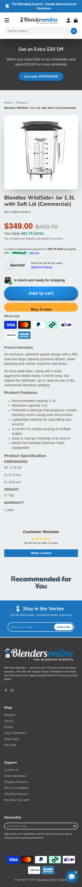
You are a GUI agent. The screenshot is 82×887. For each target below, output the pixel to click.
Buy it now (41, 309)
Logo (39, 20)
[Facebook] (6, 690)
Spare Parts (11, 739)
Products (21, 102)
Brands (8, 727)
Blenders (9, 714)
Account (68, 20)
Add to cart (41, 293)
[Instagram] (12, 690)
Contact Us (11, 769)
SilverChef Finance (16, 794)
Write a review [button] (41, 553)
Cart (75, 20)
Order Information (15, 776)
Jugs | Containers (15, 732)
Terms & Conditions (16, 787)
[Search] (74, 31)
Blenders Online (47, 879)
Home (7, 102)
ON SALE (10, 745)
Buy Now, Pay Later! (17, 799)
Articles (63, 879)
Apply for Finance (41, 266)
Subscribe (63, 627)
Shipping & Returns (16, 781)
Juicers (8, 721)
